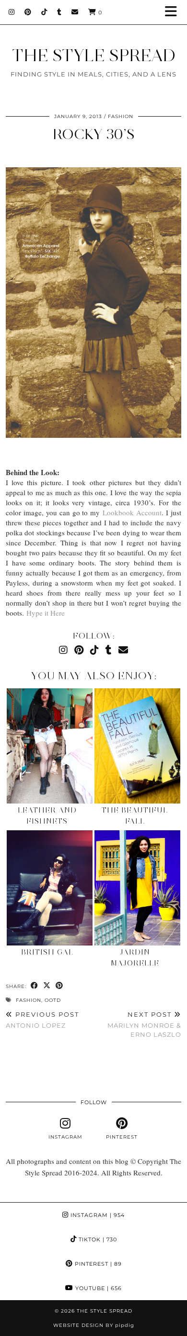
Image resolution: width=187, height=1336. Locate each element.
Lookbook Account (132, 512)
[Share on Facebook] (34, 986)
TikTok (97, 1239)
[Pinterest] (28, 12)
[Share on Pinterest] (59, 986)
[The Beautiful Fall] (137, 746)
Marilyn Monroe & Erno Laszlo (144, 1024)
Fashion (120, 116)
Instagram (97, 1215)
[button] (174, 12)
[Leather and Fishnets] (50, 746)
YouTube (97, 1288)
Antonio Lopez (42, 1019)
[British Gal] (50, 887)
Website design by (93, 1325)
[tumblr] (59, 12)
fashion (28, 1000)
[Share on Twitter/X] (47, 986)
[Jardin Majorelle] (137, 887)
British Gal (47, 952)
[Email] (75, 12)
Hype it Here (45, 613)
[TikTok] (44, 12)
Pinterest (97, 1263)
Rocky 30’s (94, 134)
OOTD (53, 1000)
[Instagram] (12, 12)
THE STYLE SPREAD (93, 55)
